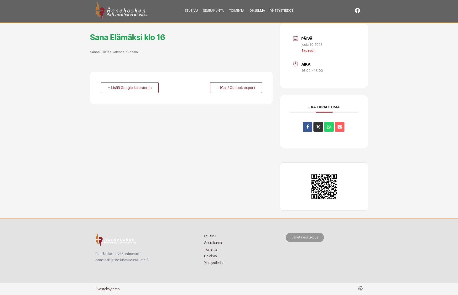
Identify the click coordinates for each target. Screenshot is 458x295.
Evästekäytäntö (107, 289)
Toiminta (236, 10)
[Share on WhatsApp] (329, 127)
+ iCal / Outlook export (236, 87)
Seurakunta (213, 10)
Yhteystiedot (281, 10)
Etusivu (191, 10)
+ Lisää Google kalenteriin (130, 87)
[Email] (339, 127)
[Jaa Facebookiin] (307, 127)
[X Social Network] (318, 127)
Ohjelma (257, 10)
